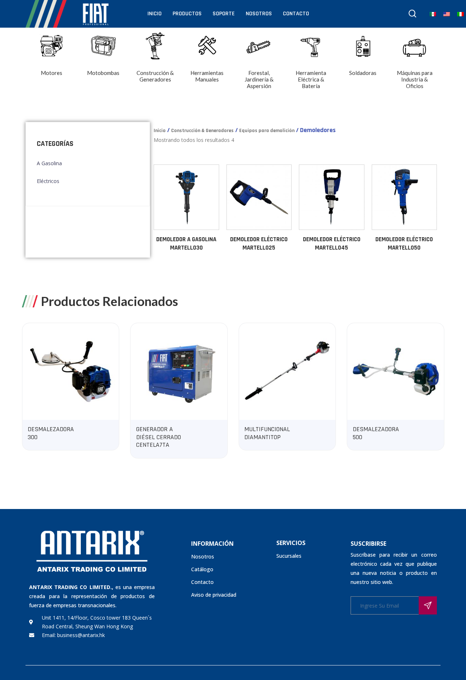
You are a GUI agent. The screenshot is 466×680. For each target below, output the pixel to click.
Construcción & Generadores (202, 130)
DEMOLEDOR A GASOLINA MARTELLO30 (186, 243)
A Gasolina (49, 163)
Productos (187, 13)
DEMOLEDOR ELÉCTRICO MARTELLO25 (259, 243)
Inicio (154, 13)
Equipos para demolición (267, 130)
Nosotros (259, 13)
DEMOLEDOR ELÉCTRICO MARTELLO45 (331, 243)
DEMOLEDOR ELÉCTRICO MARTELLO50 (404, 243)
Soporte (224, 13)
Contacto (296, 13)
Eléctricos (48, 181)
